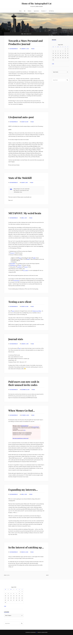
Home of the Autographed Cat (36, 3)
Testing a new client (19, 301)
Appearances (36, 10)
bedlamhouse (13, 265)
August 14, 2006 (24, 306)
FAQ (24, 430)
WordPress (33, 632)
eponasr (26, 267)
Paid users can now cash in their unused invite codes (23, 383)
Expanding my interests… (23, 489)
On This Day (51, 10)
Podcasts (29, 10)
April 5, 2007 (24, 217)
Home (20, 10)
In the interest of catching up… (26, 547)
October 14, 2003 (25, 415)
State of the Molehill (20, 177)
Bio (24, 10)
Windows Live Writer (36, 311)
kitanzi (28, 259)
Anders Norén (44, 632)
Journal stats (15, 339)
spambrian (19, 267)
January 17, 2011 (25, 48)
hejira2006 (12, 263)
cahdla (34, 257)
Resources (43, 10)
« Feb (53, 63)
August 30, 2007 (24, 121)
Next (47, 575)
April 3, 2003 (24, 494)
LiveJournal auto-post (21, 117)
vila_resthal (25, 270)
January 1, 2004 (25, 343)
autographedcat (14, 48)
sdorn (13, 311)
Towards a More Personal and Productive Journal (25, 42)
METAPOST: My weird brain (24, 213)
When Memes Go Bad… (21, 410)
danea (20, 257)
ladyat (20, 265)
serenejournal (16, 280)
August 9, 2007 (24, 182)
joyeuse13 (12, 253)
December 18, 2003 (25, 389)
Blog (33, 48)
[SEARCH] (67, 80)
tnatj (20, 348)
